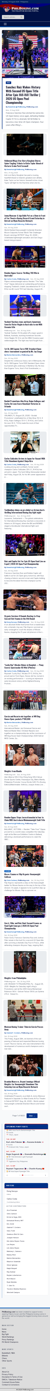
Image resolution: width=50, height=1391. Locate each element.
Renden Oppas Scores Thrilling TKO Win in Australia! (21, 274)
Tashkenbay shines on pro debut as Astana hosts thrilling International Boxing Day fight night (24, 511)
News (4, 1332)
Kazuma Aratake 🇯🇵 (35, 1142)
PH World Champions (10, 1342)
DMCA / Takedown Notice (12, 1380)
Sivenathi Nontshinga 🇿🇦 (35, 1154)
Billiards (5, 1356)
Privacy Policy (7, 1374)
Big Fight (5, 1334)
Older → (32, 1115)
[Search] (21, 17)
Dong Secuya (12, 622)
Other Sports (7, 1361)
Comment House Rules (11, 1382)
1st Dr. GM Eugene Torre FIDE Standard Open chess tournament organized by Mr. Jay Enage (23, 350)
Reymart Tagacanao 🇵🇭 (16, 1169)
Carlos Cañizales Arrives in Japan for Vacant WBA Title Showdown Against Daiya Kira (24, 460)
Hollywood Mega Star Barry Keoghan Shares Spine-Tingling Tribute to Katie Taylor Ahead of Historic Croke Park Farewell (23, 163)
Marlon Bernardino (14, 355)
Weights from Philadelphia (15, 978)
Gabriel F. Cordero (13, 1033)
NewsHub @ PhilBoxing (16, 107)
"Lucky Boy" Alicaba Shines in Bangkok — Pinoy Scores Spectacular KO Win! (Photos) (23, 666)
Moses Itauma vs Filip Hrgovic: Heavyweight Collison (22, 875)
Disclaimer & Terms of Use (12, 1377)
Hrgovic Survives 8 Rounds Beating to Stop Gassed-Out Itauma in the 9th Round (22, 617)
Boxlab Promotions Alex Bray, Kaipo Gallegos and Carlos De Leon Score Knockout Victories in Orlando (24, 404)
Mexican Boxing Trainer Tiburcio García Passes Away (23, 1028)
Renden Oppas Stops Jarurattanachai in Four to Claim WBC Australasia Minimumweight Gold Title (24, 819)
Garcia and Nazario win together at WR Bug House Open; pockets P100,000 (22, 717)
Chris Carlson (12, 880)
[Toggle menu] (5, 24)
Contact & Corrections (10, 1385)
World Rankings (8, 1337)
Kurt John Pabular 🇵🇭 (15, 1142)
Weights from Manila (13, 771)
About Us (5, 1372)
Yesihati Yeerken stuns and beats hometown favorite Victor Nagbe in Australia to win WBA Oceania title (23, 324)
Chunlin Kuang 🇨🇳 (36, 1169)
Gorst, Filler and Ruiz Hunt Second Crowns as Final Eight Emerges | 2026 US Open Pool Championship (23, 926)
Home (4, 1329)
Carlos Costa (11, 279)
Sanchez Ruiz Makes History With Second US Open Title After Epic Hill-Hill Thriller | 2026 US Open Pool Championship (23, 95)
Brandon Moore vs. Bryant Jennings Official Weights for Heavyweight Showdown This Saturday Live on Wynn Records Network (22, 1084)
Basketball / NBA (8, 1353)
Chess (4, 1358)
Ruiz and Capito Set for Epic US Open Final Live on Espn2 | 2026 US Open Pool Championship (24, 562)
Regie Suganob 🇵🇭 (14, 1154)
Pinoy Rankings (8, 1340)
